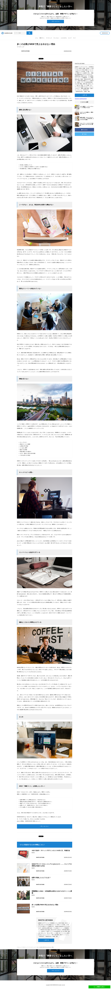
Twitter (85, 134)
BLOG (33, 852)
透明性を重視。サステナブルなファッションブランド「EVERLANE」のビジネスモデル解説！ (87, 118)
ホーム (36, 37)
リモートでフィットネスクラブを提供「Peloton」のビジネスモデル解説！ (86, 124)
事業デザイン (42, 37)
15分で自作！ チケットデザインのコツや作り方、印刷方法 (51, 850)
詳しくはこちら (56, 970)
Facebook (84, 129)
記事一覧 (46, 940)
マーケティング (20, 46)
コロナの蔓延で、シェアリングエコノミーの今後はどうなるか (86, 107)
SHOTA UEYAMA (25, 51)
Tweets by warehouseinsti (81, 98)
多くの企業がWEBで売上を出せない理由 (45, 904)
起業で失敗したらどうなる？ (41, 877)
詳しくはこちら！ (44, 826)
